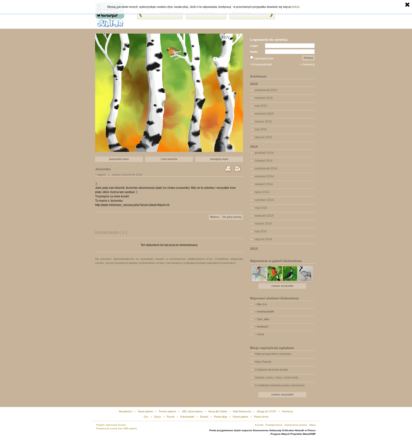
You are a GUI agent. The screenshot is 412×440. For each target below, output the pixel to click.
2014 (254, 146)
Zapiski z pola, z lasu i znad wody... (277, 377)
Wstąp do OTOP (266, 411)
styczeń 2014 (263, 239)
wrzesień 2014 (264, 176)
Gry (146, 416)
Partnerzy (287, 411)
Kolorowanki (187, 416)
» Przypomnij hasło (261, 64)
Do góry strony (232, 216)
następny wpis (219, 159)
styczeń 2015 (263, 137)
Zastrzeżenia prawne (295, 425)
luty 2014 (261, 231)
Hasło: (254, 51)
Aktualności (125, 411)
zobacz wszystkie (282, 285)
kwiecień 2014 (264, 215)
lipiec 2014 (262, 192)
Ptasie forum (261, 416)
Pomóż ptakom (167, 411)
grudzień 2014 (264, 152)
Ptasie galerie (240, 416)
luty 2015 (261, 129)
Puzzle (171, 416)
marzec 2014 (263, 223)
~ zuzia (259, 334)
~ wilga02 (100, 174)
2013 (254, 249)
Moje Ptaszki (263, 361)
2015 (254, 84)
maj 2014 (261, 208)
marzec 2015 (263, 121)
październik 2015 (266, 90)
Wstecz (214, 216)
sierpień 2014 (264, 184)
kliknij (295, 7)
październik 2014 (266, 168)
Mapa (312, 425)
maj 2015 (261, 105)
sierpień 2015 (264, 98)
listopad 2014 (264, 160)
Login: (254, 45)
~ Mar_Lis (261, 304)
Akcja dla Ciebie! (217, 411)
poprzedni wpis (119, 159)
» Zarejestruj (307, 64)
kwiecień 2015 (264, 113)
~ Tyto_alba (262, 319)
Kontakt (259, 425)
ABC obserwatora (192, 411)
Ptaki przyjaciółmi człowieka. (273, 354)
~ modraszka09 (264, 311)
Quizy (157, 416)
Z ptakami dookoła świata (271, 369)
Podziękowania (274, 425)
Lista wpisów (169, 159)
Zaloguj (308, 57)
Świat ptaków (145, 411)
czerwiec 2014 (264, 200)
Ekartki (204, 416)
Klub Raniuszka (242, 411)
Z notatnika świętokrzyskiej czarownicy (280, 385)
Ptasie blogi (220, 416)
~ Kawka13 (261, 326)
